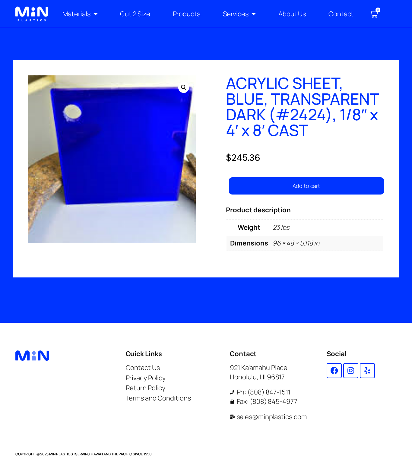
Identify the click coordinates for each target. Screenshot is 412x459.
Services (236, 13)
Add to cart (306, 185)
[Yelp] (367, 370)
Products (186, 13)
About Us (292, 13)
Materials (76, 13)
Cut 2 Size (135, 13)
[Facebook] (334, 370)
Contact (340, 13)
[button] (183, 87)
